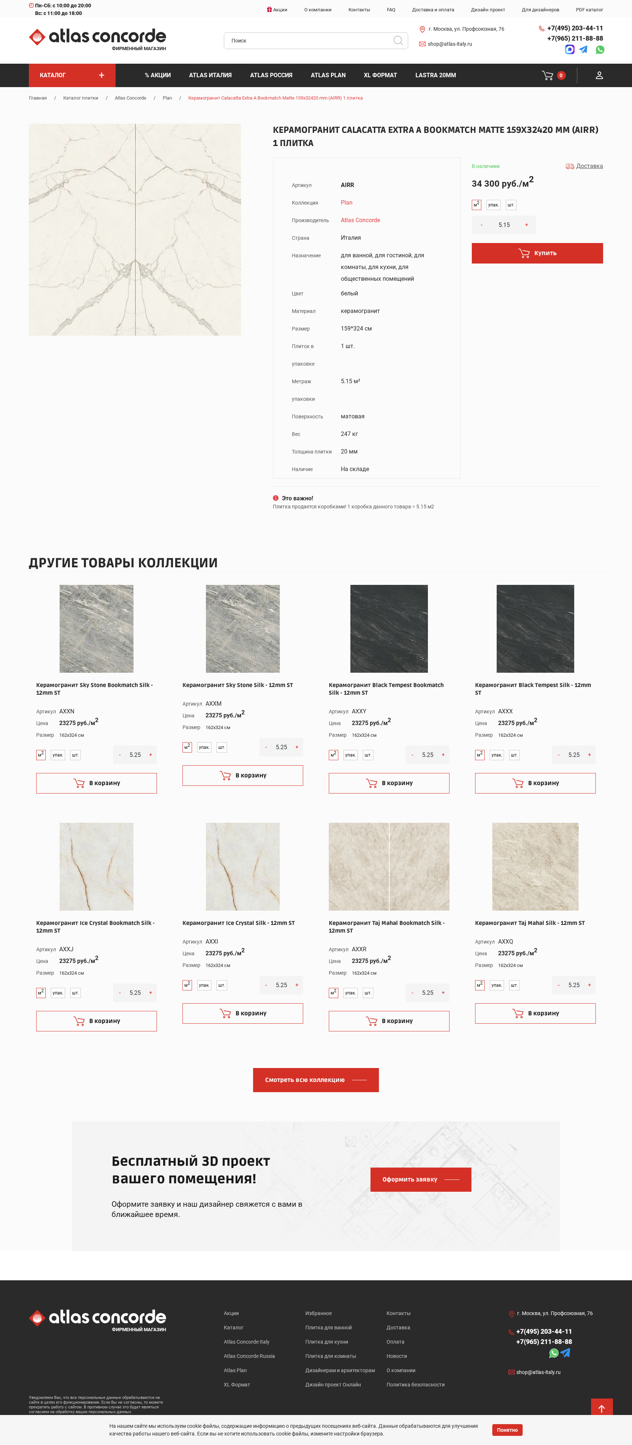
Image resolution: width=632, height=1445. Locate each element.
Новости (397, 1356)
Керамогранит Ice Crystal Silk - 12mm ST (239, 923)
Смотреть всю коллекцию (305, 1080)
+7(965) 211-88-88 (575, 38)
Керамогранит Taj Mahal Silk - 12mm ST (530, 923)
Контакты (399, 1313)
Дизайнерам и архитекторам (340, 1370)
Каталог (234, 1327)
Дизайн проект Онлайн (333, 1385)
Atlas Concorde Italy (247, 1342)
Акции (231, 1313)
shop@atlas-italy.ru (450, 44)
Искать (401, 43)
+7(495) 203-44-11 (575, 28)
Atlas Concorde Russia (249, 1356)
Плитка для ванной (328, 1327)
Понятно (507, 1430)
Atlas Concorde (130, 98)
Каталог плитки (80, 98)
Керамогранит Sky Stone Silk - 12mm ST (238, 685)
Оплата (396, 1342)
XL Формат (237, 1385)
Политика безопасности (416, 1385)
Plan (167, 98)
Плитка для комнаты (330, 1356)
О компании (401, 1370)
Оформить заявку (410, 1179)
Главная (38, 98)
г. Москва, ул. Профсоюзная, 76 (466, 29)
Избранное (318, 1313)
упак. (493, 205)
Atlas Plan (235, 1370)
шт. (511, 205)
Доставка (398, 1327)
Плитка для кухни (326, 1342)
